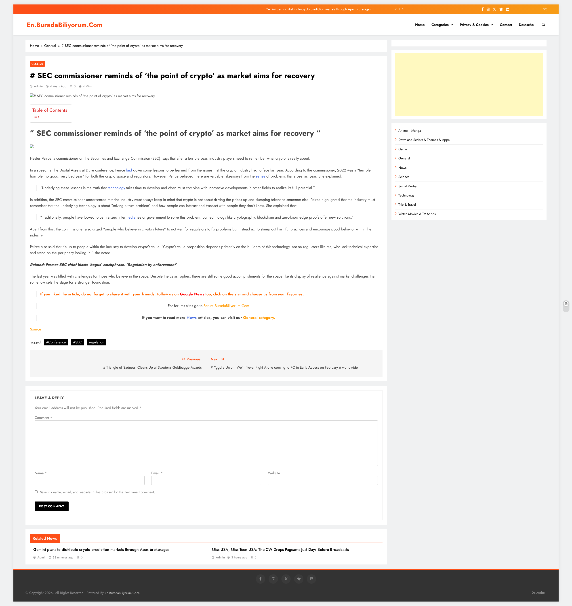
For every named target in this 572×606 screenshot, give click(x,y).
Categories (440, 24)
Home (420, 24)
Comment (43, 417)
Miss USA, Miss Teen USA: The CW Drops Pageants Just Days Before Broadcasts (280, 549)
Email (157, 473)
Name (41, 473)
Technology (406, 195)
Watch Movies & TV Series (417, 213)
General (37, 64)
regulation (96, 342)
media (130, 217)
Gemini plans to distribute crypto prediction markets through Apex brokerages (318, 9)
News (192, 317)
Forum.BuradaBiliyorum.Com (226, 305)
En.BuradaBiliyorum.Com (64, 24)
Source (35, 329)
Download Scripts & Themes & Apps (424, 139)
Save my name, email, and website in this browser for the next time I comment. (97, 492)
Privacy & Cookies (474, 24)
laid (129, 170)
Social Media (407, 186)
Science (404, 176)
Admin (38, 86)
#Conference (56, 342)
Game (402, 149)
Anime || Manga (409, 130)
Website (274, 473)
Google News (192, 294)
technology (116, 187)
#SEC (77, 342)
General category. (259, 317)
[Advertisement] (469, 84)
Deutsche (526, 24)
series (260, 176)
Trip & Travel (407, 204)
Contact (506, 24)
